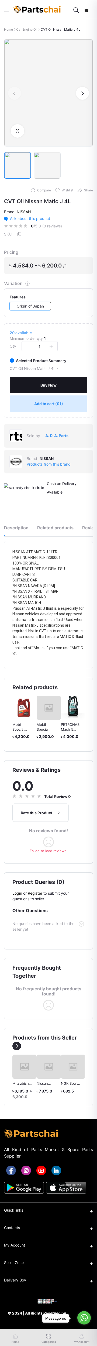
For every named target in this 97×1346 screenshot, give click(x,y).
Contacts (12, 1227)
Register (35, 893)
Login (17, 893)
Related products (55, 527)
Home (8, 29)
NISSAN (24, 211)
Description (16, 527)
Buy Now (48, 385)
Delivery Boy (15, 1280)
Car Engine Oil (26, 29)
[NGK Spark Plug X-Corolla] (49, 1067)
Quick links (13, 1210)
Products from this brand (49, 464)
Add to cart (48, 403)
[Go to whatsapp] (84, 1317)
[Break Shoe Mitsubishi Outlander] (73, 1067)
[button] (14, 93)
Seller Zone (14, 1262)
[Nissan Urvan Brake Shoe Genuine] (24, 1067)
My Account (14, 1245)
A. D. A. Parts (56, 435)
